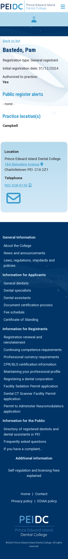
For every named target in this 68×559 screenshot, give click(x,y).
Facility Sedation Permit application (31, 386)
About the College (17, 246)
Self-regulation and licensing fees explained (34, 473)
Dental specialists (17, 290)
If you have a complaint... (23, 449)
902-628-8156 (16, 185)
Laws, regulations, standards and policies (29, 263)
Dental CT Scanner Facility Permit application (30, 396)
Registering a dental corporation (28, 379)
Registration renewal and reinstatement (23, 340)
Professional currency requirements (31, 357)
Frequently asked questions (25, 442)
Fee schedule (14, 312)
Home (25, 494)
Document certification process (28, 305)
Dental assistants (17, 298)
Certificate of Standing (21, 320)
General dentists (16, 283)
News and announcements (24, 253)
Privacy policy (21, 501)
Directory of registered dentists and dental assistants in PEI (31, 432)
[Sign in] (34, 21)
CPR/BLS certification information (30, 364)
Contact (41, 494)
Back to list (11, 41)
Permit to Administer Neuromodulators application (34, 409)
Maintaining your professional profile (32, 372)
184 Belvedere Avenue (22, 164)
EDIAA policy (47, 501)
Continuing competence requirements (33, 350)
